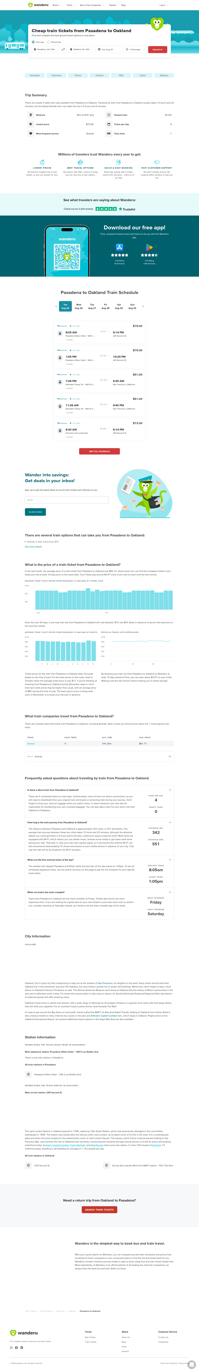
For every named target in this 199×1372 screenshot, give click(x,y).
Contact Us (163, 1337)
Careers (125, 1351)
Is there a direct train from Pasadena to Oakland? (53, 790)
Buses (56, 5)
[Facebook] (16, 1347)
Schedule (35, 75)
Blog (123, 5)
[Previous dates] (56, 306)
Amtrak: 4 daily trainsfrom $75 (43, 541)
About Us (126, 1337)
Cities (143, 75)
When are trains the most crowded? (46, 892)
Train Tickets (30, 1311)
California (60, 1311)
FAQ (121, 75)
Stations (164, 75)
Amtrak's (156, 1145)
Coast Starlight (77, 1145)
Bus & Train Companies (90, 5)
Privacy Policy (184, 1363)
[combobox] (45, 49)
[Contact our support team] (191, 1364)
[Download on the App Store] (119, 247)
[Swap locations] (63, 49)
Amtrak (31, 743)
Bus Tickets (90, 1337)
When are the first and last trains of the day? (50, 859)
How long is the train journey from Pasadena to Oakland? (57, 822)
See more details (33, 546)
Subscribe (35, 512)
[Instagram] (11, 1347)
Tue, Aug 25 (107, 49)
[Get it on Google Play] (149, 247)
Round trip (56, 42)
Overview (56, 75)
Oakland (72, 1311)
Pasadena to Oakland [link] (90, 1311)
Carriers (99, 75)
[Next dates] (143, 306)
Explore (112, 5)
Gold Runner (97, 1145)
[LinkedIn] (21, 1347)
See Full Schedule (99, 451)
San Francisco (105, 983)
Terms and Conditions (168, 1363)
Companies (163, 1342)
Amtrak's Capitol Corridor (104, 1015)
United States (46, 1311)
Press (124, 1346)
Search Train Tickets (99, 1209)
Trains (69, 5)
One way (40, 42)
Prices (78, 75)
